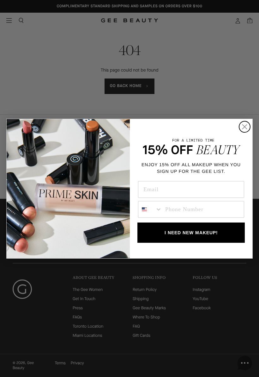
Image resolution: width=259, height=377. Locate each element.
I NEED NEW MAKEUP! (191, 232)
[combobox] (150, 209)
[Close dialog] (244, 126)
